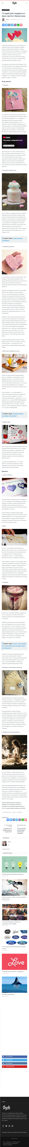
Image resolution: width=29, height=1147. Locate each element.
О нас (4, 1142)
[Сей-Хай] (14, 3)
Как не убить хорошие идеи (8, 994)
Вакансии (8, 1142)
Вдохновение (5, 9)
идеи (14, 812)
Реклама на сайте (16, 1142)
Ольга (7, 19)
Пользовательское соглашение (10, 1143)
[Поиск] (26, 3)
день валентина (7, 812)
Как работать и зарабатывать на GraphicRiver (7, 830)
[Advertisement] (13, 1030)
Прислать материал (7, 1144)
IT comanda (24, 1132)
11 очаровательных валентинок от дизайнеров (13, 971)
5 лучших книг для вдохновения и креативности (13, 874)
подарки (19, 812)
